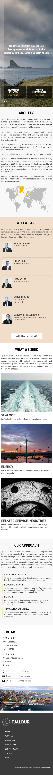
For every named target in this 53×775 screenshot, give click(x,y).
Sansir (49, 767)
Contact (9, 753)
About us (9, 736)
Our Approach (11, 749)
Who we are (10, 740)
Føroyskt (9, 758)
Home (7, 732)
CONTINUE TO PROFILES (26, 336)
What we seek (11, 745)
